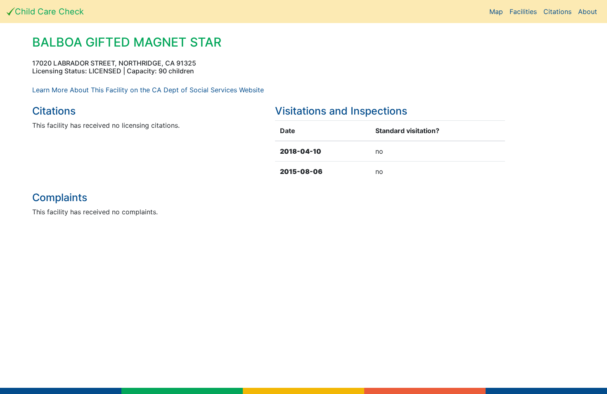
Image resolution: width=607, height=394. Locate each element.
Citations (557, 11)
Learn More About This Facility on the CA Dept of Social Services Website (148, 90)
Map (496, 11)
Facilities (523, 11)
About (587, 11)
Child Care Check (49, 11)
